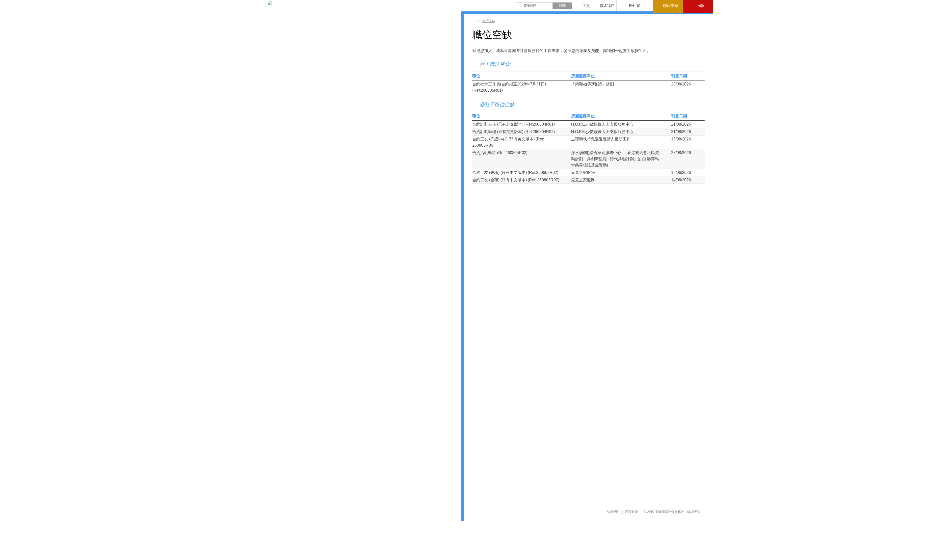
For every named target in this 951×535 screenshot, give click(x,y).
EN (631, 5)
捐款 (701, 5)
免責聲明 (613, 512)
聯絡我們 (607, 5)
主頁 (586, 5)
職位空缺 (670, 5)
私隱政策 (631, 512)
